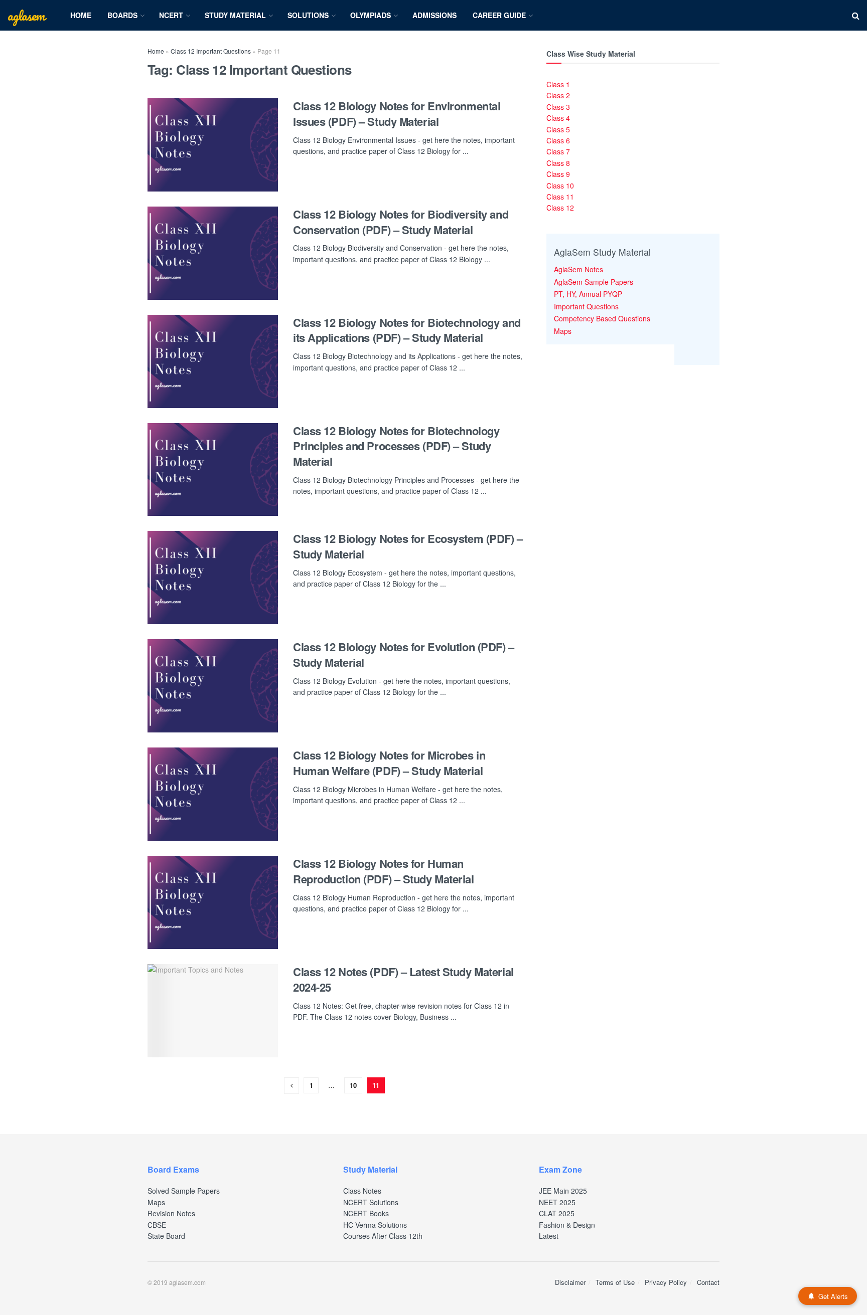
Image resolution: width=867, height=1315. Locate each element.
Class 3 (558, 107)
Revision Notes (171, 1213)
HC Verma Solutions (375, 1225)
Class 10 (560, 185)
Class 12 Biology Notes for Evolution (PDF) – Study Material (403, 654)
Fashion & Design (567, 1225)
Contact (708, 1282)
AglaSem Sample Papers (593, 282)
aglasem (26, 16)
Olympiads (370, 15)
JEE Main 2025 (563, 1191)
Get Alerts (833, 1296)
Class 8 (558, 163)
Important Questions (586, 306)
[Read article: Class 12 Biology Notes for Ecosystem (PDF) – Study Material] (213, 577)
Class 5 (558, 129)
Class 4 (558, 118)
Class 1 (558, 84)
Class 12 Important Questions (211, 51)
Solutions (308, 15)
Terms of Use (615, 1282)
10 (353, 1085)
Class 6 (558, 140)
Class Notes (362, 1191)
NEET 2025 (557, 1202)
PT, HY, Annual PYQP (588, 294)
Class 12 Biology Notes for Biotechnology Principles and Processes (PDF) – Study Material (396, 446)
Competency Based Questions (602, 318)
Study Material (235, 15)
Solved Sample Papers (184, 1191)
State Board (166, 1236)
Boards (122, 15)
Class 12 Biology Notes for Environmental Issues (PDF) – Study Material (396, 113)
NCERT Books (366, 1213)
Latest (548, 1236)
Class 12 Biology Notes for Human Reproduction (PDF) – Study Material (383, 871)
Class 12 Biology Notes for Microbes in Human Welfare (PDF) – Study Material (389, 763)
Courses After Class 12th (382, 1236)
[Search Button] (855, 15)
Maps (562, 331)
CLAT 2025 (556, 1213)
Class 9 (558, 174)
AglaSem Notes (578, 269)
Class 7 (558, 151)
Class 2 (558, 95)
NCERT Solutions (370, 1202)
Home (80, 15)
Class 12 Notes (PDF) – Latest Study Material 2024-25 (403, 979)
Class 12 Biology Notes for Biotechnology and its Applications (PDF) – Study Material (407, 330)
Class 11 (560, 197)
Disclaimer (570, 1282)
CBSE (157, 1225)
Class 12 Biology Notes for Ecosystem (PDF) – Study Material (408, 546)
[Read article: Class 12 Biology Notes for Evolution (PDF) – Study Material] (213, 685)
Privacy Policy (666, 1282)
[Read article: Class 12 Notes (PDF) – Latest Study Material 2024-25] (213, 1010)
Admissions (434, 15)
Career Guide (499, 15)
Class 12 (560, 208)
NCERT (171, 15)
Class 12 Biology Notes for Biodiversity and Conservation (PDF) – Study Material (400, 222)
